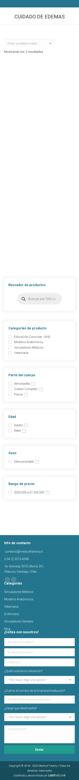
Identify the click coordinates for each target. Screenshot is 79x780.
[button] (68, 106)
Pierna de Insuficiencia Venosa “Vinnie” (39, 193)
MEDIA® (57, 775)
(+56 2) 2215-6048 (16, 559)
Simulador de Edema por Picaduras (39, 263)
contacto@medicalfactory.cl (23, 551)
